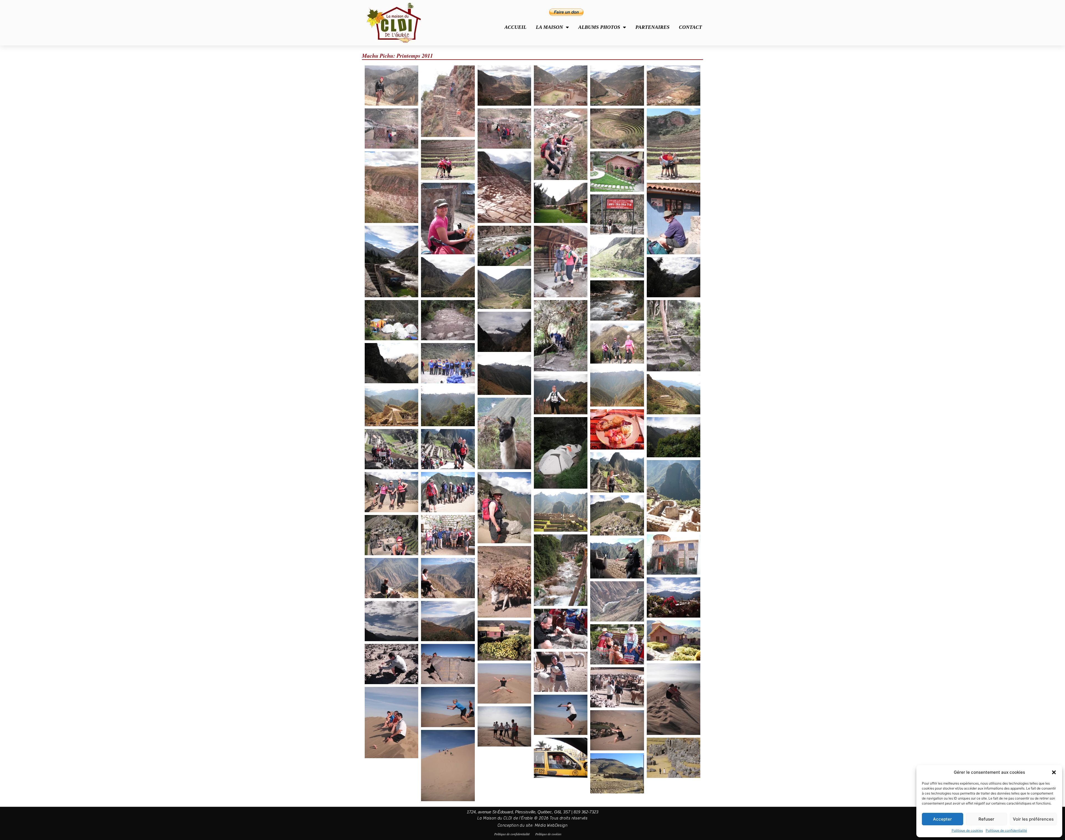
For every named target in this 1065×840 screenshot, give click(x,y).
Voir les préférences (1033, 819)
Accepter (942, 819)
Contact (690, 27)
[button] (1054, 772)
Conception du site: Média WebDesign (532, 825)
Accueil (515, 27)
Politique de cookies (967, 830)
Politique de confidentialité (1006, 830)
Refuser (986, 819)
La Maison (549, 27)
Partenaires (652, 27)
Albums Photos (599, 27)
